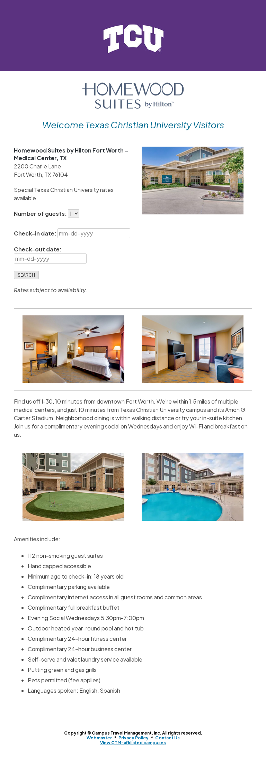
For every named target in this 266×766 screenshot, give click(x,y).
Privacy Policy (133, 737)
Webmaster (99, 737)
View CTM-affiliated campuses (133, 742)
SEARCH (26, 275)
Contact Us (167, 737)
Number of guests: (41, 213)
